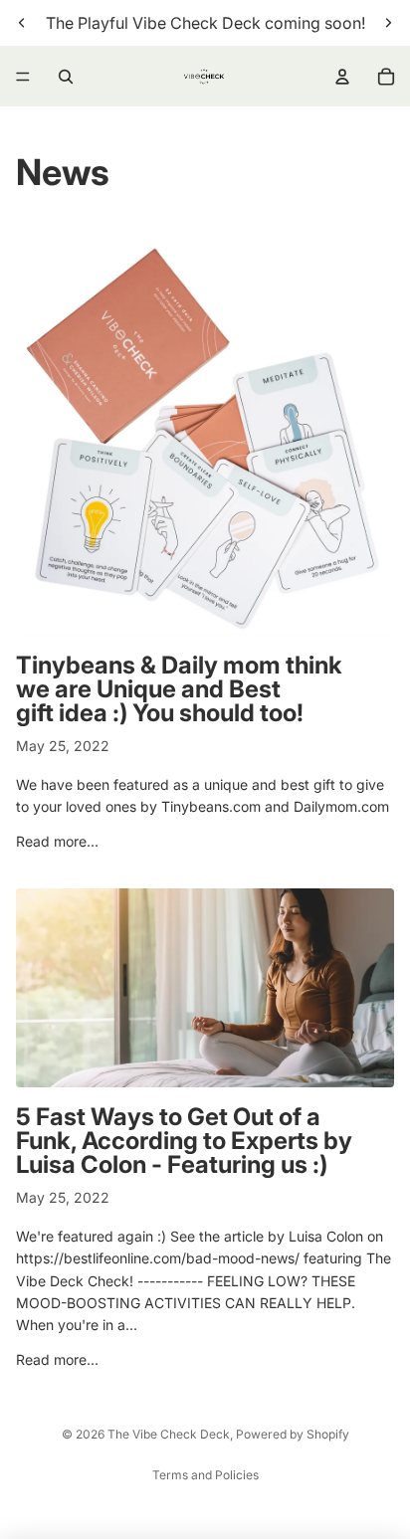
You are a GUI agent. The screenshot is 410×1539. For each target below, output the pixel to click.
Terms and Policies (205, 1474)
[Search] (66, 76)
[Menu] (23, 76)
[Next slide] (388, 23)
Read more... (57, 841)
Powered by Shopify (292, 1434)
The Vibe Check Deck (168, 1434)
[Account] (342, 76)
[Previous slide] (22, 23)
